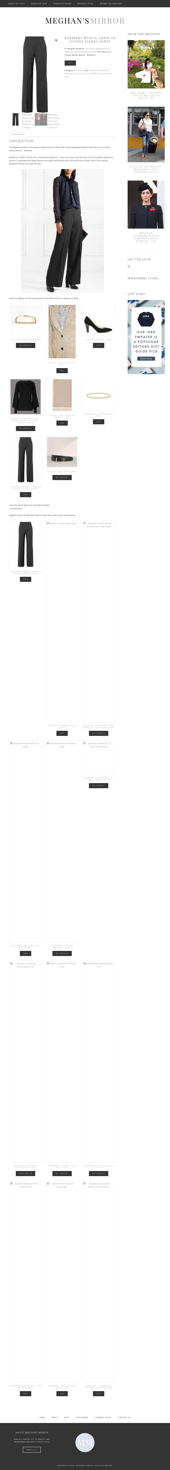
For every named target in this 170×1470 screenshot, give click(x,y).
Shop (70, 63)
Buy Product (25, 428)
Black (105, 70)
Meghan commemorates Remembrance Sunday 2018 (146, 237)
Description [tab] (18, 134)
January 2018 (89, 73)
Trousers (79, 70)
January (78, 73)
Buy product (25, 345)
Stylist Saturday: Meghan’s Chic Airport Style (146, 169)
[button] (56, 40)
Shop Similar (25, 1173)
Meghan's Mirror (85, 20)
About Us (31, 1450)
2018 (92, 70)
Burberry (69, 73)
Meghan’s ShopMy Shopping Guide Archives (146, 95)
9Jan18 (98, 70)
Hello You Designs (103, 1466)
